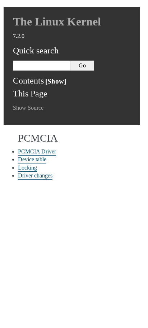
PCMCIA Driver (37, 151)
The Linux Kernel (57, 21)
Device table (32, 159)
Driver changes (35, 175)
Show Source (28, 108)
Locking (27, 168)
